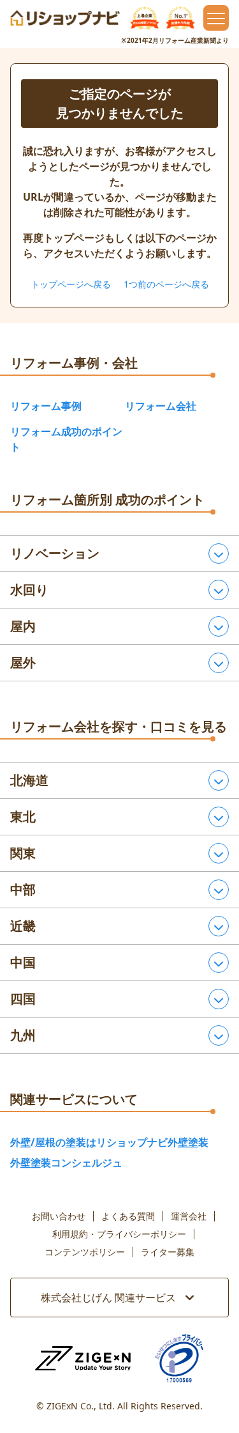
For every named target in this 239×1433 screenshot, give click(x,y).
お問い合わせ (58, 1216)
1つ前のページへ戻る (166, 284)
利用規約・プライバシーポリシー (119, 1234)
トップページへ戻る (71, 284)
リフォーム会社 (160, 406)
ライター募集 (167, 1252)
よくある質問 (128, 1216)
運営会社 (188, 1216)
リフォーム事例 (46, 406)
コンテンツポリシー (85, 1252)
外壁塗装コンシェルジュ (66, 1163)
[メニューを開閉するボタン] (216, 18)
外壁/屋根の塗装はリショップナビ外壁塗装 (109, 1142)
